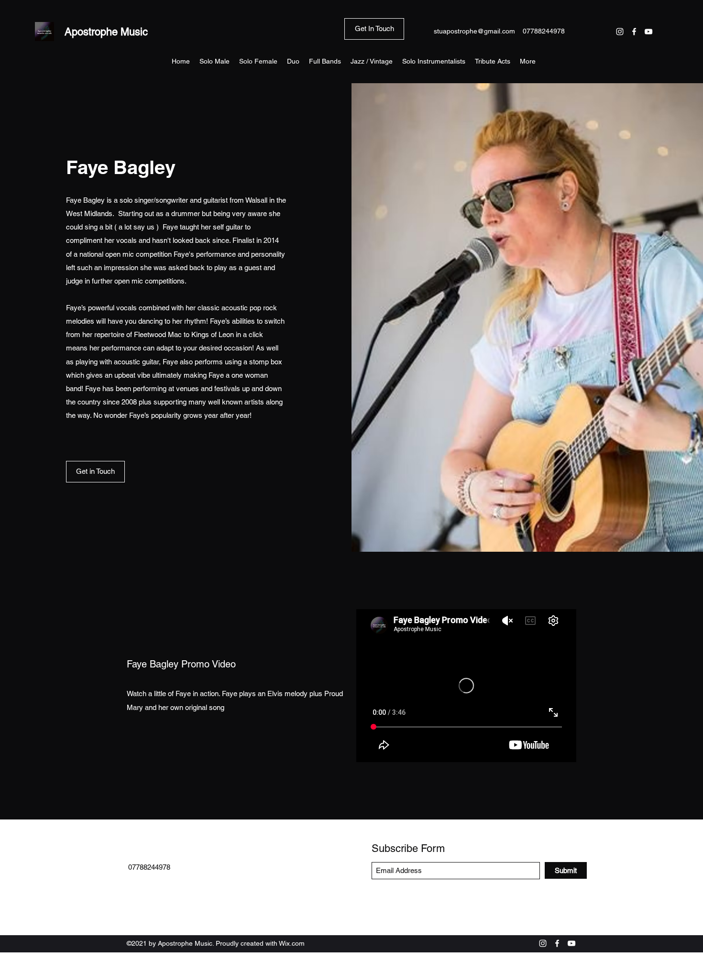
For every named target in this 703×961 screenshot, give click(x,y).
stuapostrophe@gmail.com (474, 31)
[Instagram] (620, 31)
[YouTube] (648, 31)
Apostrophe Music (106, 32)
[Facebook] (634, 31)
